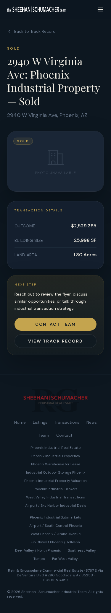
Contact (64, 435)
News (91, 422)
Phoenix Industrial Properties (55, 456)
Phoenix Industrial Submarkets (55, 517)
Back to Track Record (35, 31)
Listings (40, 422)
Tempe (39, 558)
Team (43, 435)
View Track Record (55, 341)
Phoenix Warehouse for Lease (55, 464)
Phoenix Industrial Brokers (56, 489)
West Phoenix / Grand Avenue (56, 534)
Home (20, 422)
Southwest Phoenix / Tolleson (55, 542)
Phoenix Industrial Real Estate (55, 447)
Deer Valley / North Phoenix (38, 550)
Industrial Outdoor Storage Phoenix (55, 472)
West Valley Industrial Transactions (55, 497)
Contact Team (55, 324)
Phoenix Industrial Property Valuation (55, 480)
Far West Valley (65, 558)
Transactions (66, 422)
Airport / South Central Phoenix (55, 525)
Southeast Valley (82, 550)
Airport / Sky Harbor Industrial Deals (55, 505)
